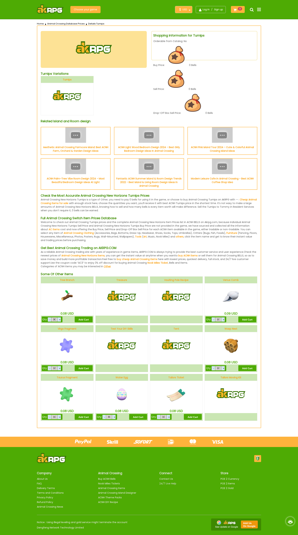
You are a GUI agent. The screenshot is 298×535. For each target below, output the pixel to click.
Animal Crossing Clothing (79, 233)
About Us (42, 479)
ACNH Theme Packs (110, 497)
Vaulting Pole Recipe (176, 280)
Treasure (121, 280)
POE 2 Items (228, 483)
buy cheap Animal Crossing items (137, 259)
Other (107, 266)
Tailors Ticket (176, 377)
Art (145, 236)
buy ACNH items (188, 255)
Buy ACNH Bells (107, 479)
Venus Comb (231, 280)
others (179, 236)
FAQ (39, 483)
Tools (138, 236)
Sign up (218, 9)
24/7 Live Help (167, 483)
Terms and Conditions (50, 493)
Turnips (67, 79)
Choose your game (85, 9)
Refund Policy (45, 502)
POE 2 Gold (227, 488)
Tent (176, 328)
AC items (54, 229)
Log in (206, 9)
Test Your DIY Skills (122, 328)
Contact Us (166, 479)
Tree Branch (67, 280)
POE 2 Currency (230, 479)
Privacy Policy (45, 497)
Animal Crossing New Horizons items (83, 255)
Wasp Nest (231, 328)
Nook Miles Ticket (157, 262)
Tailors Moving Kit (231, 377)
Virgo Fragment (67, 328)
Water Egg (122, 377)
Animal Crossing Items (111, 488)
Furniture (231, 233)
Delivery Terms (46, 488)
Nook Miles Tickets (109, 483)
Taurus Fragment (67, 377)
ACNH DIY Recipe (108, 502)
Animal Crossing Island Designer (117, 493)
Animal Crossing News (50, 506)
